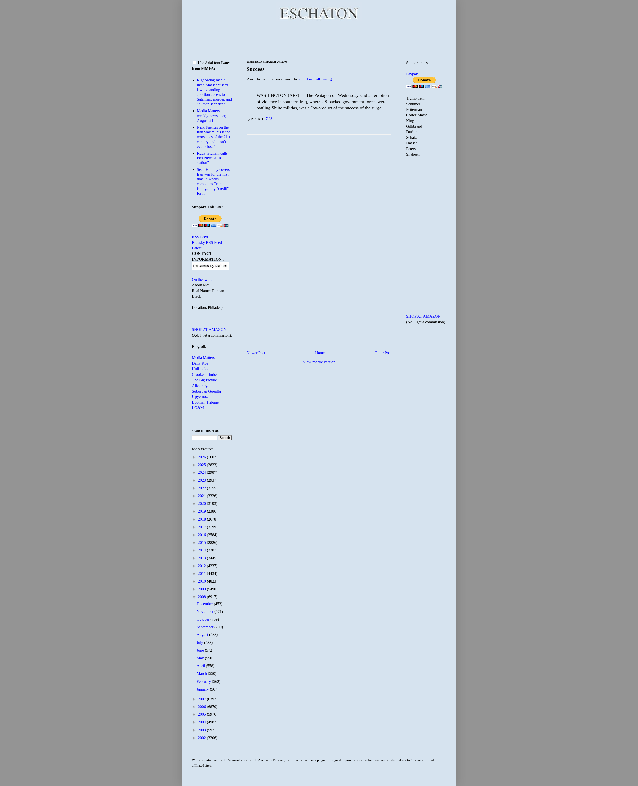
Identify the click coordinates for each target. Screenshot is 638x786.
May (201, 658)
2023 (202, 480)
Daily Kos (200, 363)
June (201, 650)
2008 (202, 597)
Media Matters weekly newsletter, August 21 (211, 115)
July (200, 642)
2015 (202, 542)
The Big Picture (204, 380)
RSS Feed (200, 237)
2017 (202, 527)
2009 (202, 589)
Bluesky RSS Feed (207, 242)
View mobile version (319, 362)
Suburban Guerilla (206, 391)
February (204, 681)
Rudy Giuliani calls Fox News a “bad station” (212, 158)
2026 (202, 457)
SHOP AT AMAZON (209, 329)
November (205, 611)
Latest (196, 248)
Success (256, 69)
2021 (202, 496)
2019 (202, 511)
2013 (202, 558)
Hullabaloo (200, 369)
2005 (202, 714)
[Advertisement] (319, 40)
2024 (202, 472)
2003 (202, 730)
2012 (202, 566)
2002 (202, 738)
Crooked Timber (205, 374)
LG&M (198, 408)
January (203, 689)
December (205, 604)
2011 (202, 573)
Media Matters (203, 357)
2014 (202, 550)
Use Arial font (209, 63)
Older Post (383, 353)
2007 (202, 699)
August (203, 634)
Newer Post (256, 353)
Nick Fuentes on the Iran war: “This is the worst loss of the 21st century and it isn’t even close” (213, 137)
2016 (202, 535)
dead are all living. (316, 79)
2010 (202, 581)
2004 (202, 722)
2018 (202, 519)
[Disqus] (319, 200)
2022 (202, 488)
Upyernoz (200, 396)
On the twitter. (203, 279)
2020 (202, 503)
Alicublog (200, 385)
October (203, 619)
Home (320, 353)
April (201, 666)
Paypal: (412, 74)
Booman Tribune (205, 402)
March (202, 673)
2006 (202, 707)
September (205, 627)
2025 (202, 465)
